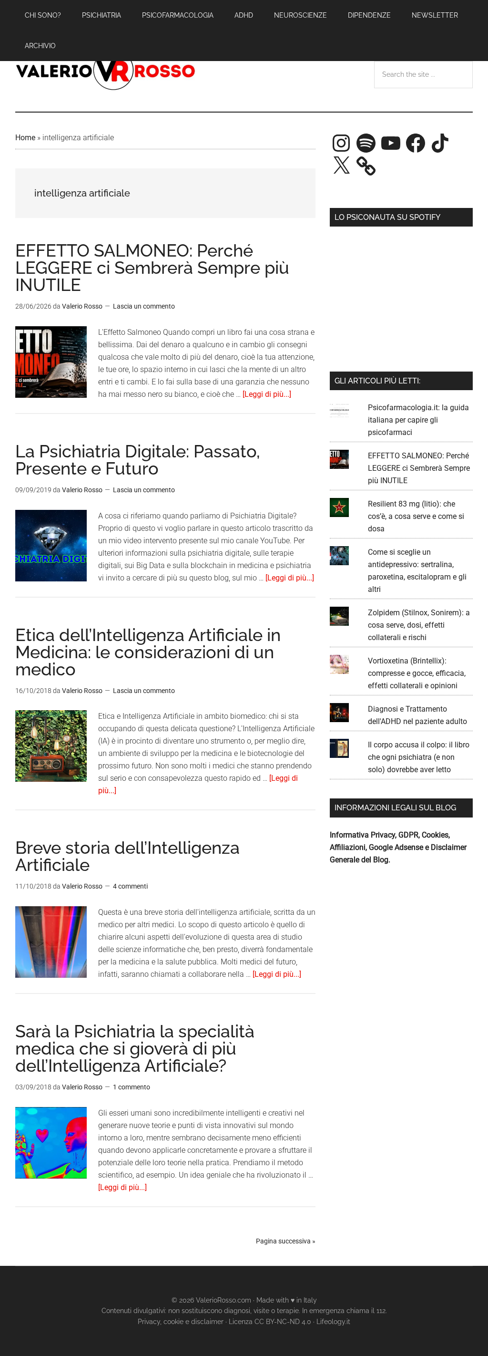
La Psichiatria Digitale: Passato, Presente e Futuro (137, 459)
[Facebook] (415, 143)
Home (25, 137)
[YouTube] (390, 143)
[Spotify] (366, 143)
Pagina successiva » (285, 1241)
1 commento (131, 1087)
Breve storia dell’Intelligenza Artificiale (127, 856)
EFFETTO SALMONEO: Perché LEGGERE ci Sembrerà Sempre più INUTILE (152, 267)
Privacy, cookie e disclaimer (181, 1321)
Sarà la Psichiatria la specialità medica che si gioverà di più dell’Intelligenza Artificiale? (134, 1048)
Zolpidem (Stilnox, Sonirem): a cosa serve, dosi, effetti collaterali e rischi (419, 625)
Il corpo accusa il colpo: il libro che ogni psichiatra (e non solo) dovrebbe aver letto (418, 757)
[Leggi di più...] (267, 394)
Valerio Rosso (105, 71)
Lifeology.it (333, 1321)
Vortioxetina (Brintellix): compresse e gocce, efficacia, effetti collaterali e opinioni (417, 673)
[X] (341, 166)
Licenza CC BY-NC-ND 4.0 (270, 1321)
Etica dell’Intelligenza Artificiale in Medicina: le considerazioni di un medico (148, 652)
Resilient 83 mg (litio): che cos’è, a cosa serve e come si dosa (416, 516)
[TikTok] (440, 143)
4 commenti (130, 886)
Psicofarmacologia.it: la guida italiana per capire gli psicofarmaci (418, 420)
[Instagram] (341, 143)
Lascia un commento (144, 306)
